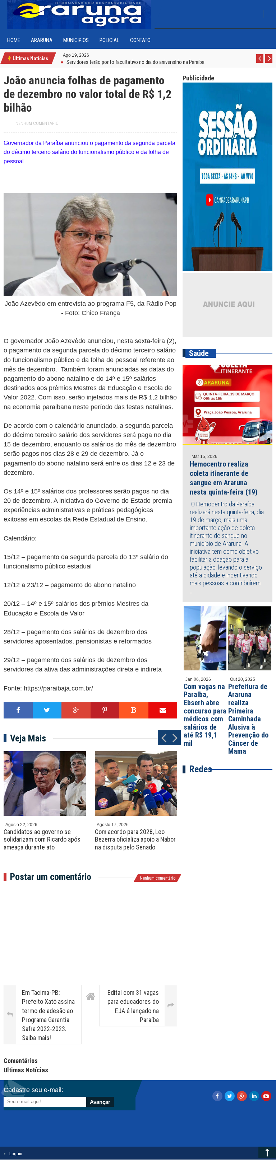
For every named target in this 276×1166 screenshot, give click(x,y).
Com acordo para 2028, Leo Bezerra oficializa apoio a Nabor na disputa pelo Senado (135, 839)
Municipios (76, 40)
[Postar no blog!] (133, 710)
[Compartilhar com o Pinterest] (105, 710)
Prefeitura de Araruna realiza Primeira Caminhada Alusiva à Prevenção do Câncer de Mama (248, 719)
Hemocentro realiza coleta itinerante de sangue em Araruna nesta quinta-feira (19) (224, 478)
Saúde (199, 353)
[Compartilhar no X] (47, 710)
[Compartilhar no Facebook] (18, 710)
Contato (140, 40)
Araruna (41, 40)
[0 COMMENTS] (90, 54)
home (13, 40)
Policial (109, 40)
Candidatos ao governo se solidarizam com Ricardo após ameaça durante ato (42, 839)
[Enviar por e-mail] (163, 710)
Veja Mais (28, 738)
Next (269, 62)
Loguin (15, 1153)
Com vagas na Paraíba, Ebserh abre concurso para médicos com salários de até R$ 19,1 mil (205, 715)
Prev (260, 62)
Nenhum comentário (37, 123)
